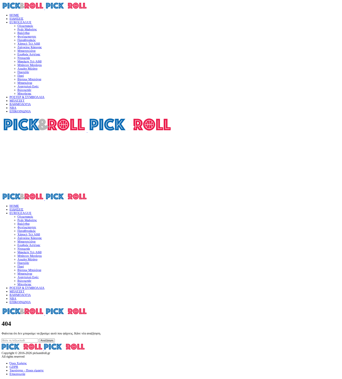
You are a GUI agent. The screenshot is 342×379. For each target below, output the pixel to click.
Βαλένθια (23, 33)
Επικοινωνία (17, 374)
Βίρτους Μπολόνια (29, 79)
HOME (14, 15)
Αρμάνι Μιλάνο (27, 68)
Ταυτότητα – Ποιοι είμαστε (27, 370)
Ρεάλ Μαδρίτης (27, 29)
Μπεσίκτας (24, 93)
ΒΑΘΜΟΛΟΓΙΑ (20, 104)
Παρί (20, 75)
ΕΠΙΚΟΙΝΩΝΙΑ (20, 111)
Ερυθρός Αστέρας (28, 54)
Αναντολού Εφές (28, 86)
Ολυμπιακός (25, 26)
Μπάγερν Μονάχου (29, 65)
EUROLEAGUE (20, 22)
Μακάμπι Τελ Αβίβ (29, 61)
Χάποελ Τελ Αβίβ (28, 43)
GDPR (14, 367)
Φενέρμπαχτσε (26, 36)
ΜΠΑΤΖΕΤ (17, 100)
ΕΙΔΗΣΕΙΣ (16, 18)
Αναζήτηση (47, 340)
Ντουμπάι (23, 58)
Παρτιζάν (23, 72)
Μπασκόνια (24, 83)
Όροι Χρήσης (18, 363)
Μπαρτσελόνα (26, 50)
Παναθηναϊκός (26, 40)
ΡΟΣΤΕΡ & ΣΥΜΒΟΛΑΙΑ (27, 97)
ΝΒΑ (13, 107)
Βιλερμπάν (24, 90)
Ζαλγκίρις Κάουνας (29, 47)
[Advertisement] (171, 162)
